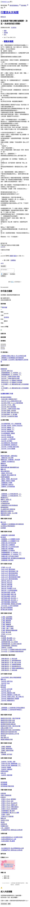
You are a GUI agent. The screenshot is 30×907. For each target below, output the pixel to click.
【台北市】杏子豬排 (6, 441)
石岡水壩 (3, 685)
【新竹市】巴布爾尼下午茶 (8, 588)
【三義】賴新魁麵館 (6, 619)
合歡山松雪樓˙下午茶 (7, 728)
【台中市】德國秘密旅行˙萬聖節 (10, 698)
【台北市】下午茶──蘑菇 (8, 405)
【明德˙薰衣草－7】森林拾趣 (9, 670)
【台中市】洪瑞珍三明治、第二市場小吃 (12, 696)
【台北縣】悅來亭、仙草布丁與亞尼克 (11, 425)
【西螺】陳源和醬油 (6, 748)
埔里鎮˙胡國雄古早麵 (7, 739)
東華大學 (3, 818)
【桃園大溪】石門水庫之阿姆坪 (10, 556)
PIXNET (7, 883)
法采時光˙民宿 (5, 820)
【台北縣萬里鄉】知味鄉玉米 (9, 444)
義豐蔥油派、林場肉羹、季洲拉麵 (10, 459)
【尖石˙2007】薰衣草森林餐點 (9, 579)
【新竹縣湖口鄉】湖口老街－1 (9, 598)
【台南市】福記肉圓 (6, 775)
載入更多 (3, 266)
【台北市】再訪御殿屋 (7, 431)
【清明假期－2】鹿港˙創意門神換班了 (11, 709)
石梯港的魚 (4, 824)
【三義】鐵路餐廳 (6, 620)
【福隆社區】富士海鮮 (7, 457)
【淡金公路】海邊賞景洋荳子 (9, 399)
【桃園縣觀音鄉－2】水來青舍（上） (11, 372)
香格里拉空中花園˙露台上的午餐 (10, 733)
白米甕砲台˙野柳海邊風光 (8, 526)
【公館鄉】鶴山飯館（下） (8, 640)
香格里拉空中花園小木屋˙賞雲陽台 (10, 730)
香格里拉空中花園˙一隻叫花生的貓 (10, 726)
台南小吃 (3, 773)
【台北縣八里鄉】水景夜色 (8, 410)
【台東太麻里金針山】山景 (8, 839)
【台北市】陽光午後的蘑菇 (8, 406)
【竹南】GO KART (6, 634)
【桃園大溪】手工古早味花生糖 (10, 546)
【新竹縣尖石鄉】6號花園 (8, 592)
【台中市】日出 (5, 683)
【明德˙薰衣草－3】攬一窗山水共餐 (11, 662)
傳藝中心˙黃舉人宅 (6, 499)
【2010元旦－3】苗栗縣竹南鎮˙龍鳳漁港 (12, 651)
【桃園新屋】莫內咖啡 (7, 560)
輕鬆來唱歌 (8, 41)
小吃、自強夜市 (5, 828)
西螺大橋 (3, 752)
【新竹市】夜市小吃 (6, 581)
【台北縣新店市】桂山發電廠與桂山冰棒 (12, 848)
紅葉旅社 (3, 797)
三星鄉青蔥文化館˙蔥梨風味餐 (9, 505)
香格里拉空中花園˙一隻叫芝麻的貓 (10, 718)
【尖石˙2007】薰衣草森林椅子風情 (10, 577)
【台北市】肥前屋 (6, 435)
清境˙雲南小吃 (5, 737)
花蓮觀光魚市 (4, 826)
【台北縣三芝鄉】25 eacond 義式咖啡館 (12, 403)
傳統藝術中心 (4, 497)
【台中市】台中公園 (6, 689)
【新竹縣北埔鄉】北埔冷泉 (8, 596)
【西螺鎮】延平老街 (6, 754)
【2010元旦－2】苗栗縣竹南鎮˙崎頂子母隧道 (13, 649)
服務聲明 (17, 884)
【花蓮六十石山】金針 (7, 801)
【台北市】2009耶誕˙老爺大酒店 (10, 446)
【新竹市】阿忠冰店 (6, 582)
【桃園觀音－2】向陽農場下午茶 (10, 541)
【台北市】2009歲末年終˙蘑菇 (9, 416)
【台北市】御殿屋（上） (8, 427)
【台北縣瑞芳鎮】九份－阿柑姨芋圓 (11, 423)
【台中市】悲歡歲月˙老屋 (8, 693)
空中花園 (3, 735)
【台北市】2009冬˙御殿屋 (8, 448)
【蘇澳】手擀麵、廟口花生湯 (9, 479)
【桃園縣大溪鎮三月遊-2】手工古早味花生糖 (13, 356)
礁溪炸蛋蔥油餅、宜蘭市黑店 (9, 456)
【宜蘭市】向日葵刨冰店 (8, 461)
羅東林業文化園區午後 (7, 511)
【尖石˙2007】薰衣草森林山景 (9, 575)
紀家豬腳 (3, 528)
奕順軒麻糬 (4, 465)
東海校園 (3, 687)
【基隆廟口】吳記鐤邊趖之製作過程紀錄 (12, 357)
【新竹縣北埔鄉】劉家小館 (8, 594)
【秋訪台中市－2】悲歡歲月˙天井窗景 (11, 382)
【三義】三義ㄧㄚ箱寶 (7, 628)
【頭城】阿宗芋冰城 (6, 473)
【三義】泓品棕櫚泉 (6, 617)
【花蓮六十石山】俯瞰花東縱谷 (10, 807)
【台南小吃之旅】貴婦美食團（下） (11, 765)
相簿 (5, 30)
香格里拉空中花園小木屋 (8, 720)
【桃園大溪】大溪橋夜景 (8, 545)
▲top (2, 263)
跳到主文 (3, 17)
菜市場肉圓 (4, 782)
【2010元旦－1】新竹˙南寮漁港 (9, 605)
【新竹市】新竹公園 (6, 586)
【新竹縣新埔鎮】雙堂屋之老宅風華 (11, 604)
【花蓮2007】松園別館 (7, 816)
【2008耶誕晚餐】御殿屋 (8, 433)
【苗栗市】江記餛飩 (6, 647)
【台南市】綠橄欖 (6, 767)
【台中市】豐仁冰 (6, 691)
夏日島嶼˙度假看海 (6, 397)
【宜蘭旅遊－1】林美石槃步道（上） (11, 494)
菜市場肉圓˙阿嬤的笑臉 (7, 786)
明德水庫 (3, 636)
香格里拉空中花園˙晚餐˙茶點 (9, 731)
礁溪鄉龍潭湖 (4, 507)
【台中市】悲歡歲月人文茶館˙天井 (10, 694)
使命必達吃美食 (5, 471)
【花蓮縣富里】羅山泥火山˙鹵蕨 (10, 812)
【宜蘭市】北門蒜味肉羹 (8, 486)
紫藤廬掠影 (4, 369)
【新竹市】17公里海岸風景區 (9, 590)
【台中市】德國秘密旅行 (8, 700)
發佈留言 (3, 276)
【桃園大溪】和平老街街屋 (8, 543)
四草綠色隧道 (4, 771)
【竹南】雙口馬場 (6, 632)
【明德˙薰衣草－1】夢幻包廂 (9, 658)
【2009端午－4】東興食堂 (8, 439)
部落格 (6, 32)
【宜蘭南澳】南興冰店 (7, 484)
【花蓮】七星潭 (5, 814)
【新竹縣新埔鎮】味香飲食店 (9, 602)
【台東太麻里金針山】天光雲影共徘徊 (11, 837)
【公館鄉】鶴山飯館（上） (8, 638)
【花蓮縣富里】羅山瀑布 (8, 810)
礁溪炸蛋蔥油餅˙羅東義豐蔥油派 (10, 467)
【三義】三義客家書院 (7, 626)
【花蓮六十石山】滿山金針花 (9, 803)
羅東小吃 (3, 469)
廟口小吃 (3, 522)
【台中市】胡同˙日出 (7, 370)
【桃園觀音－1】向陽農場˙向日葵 (10, 539)
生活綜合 (13, 27)
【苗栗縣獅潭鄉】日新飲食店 (9, 645)
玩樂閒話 (13, 260)
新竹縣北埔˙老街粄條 (7, 609)
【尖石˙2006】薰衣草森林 (8, 569)
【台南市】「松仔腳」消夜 (8, 761)
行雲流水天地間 (10, 12)
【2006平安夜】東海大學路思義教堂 (11, 677)
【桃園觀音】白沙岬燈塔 (8, 550)
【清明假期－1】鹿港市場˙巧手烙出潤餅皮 (13, 707)
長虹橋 (2, 822)
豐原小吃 (3, 679)
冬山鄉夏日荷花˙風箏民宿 (8, 509)
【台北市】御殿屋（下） (8, 429)
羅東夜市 (3, 463)
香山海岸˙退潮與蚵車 (7, 607)
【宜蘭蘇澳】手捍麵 (6, 482)
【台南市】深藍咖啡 (6, 769)
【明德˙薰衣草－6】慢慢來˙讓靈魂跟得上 (12, 668)
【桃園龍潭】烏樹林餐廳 (8, 535)
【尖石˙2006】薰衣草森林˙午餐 (9, 571)
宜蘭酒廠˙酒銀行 (5, 515)
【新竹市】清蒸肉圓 (6, 584)
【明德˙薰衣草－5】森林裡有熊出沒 (11, 666)
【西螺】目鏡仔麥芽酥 (7, 750)
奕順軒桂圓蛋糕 (5, 477)
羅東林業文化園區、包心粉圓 (9, 513)
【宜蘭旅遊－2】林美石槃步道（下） (11, 495)
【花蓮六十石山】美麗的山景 (9, 805)
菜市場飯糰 (4, 784)
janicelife (3, 246)
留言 (15, 256)
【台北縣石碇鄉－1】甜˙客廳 (9, 414)
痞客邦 (12, 256)
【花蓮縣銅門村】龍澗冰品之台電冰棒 (11, 830)
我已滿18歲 (4, 903)
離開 (9, 903)
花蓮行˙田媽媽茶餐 (6, 795)
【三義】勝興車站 (6, 622)
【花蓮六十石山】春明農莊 (8, 799)
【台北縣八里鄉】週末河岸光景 (10, 412)
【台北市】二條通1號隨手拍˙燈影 (10, 378)
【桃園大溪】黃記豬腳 (7, 548)
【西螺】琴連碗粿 (6, 746)
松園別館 (3, 793)
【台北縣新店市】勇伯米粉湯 (9, 443)
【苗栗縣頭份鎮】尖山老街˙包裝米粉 (11, 643)
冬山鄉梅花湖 (4, 501)
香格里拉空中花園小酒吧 (8, 722)
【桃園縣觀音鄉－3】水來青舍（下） (11, 374)
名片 (5, 34)
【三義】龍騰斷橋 (6, 624)
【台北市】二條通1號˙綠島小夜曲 (10, 376)
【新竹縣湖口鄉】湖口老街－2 (9, 600)
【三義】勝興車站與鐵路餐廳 (9, 630)
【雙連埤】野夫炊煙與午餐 (8, 475)
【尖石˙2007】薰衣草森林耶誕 (9, 573)
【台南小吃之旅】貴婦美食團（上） (11, 763)
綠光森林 (3, 537)
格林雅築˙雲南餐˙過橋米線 (8, 724)
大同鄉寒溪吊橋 (5, 503)
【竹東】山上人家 (6, 567)
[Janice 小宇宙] (1, 330)
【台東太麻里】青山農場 (8, 841)
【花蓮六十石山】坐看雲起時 (9, 808)
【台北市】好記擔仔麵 (7, 437)
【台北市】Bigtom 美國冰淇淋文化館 (11, 401)
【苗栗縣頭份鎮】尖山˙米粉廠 (9, 642)
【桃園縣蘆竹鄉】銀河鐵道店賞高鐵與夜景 (13, 558)
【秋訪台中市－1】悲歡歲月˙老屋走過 (11, 380)
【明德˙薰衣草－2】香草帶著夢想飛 (11, 660)
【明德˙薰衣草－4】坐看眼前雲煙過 (11, 664)
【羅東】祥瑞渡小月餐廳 (8, 481)
